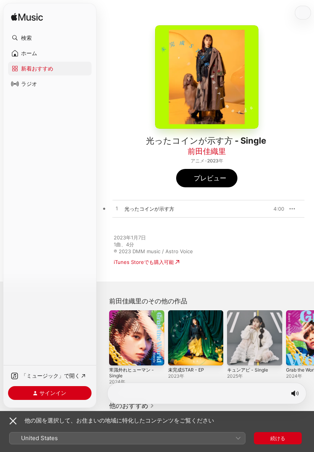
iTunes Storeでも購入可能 (144, 262)
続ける (277, 438)
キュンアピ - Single (247, 370)
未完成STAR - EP (186, 370)
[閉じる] (13, 421)
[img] (27, 17)
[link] (131, 405)
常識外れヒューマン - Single (131, 372)
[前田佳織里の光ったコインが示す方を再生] (116, 208)
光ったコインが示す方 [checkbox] (149, 209)
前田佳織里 (207, 151)
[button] (49, 37)
